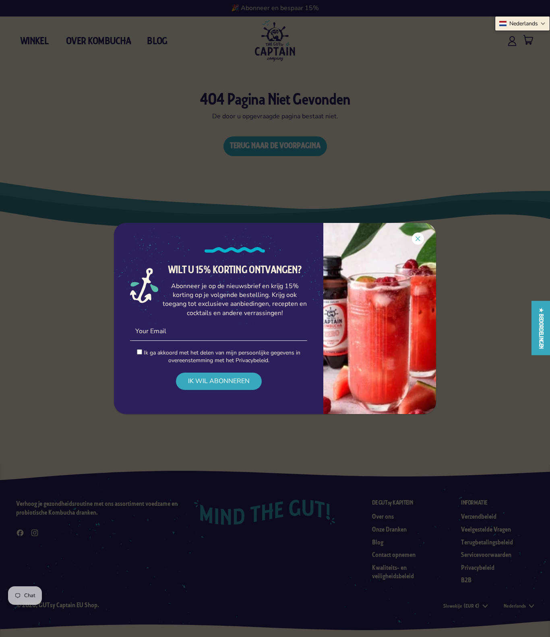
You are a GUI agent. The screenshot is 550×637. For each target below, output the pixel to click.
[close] (418, 239)
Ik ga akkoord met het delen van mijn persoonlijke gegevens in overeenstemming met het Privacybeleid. (221, 356)
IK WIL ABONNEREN (219, 381)
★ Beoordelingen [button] (541, 327)
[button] (522, 23)
